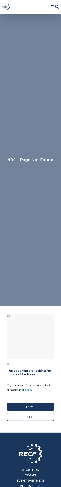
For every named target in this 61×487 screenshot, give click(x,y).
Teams (30, 475)
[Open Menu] (52, 6)
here (28, 389)
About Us (30, 470)
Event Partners (30, 480)
